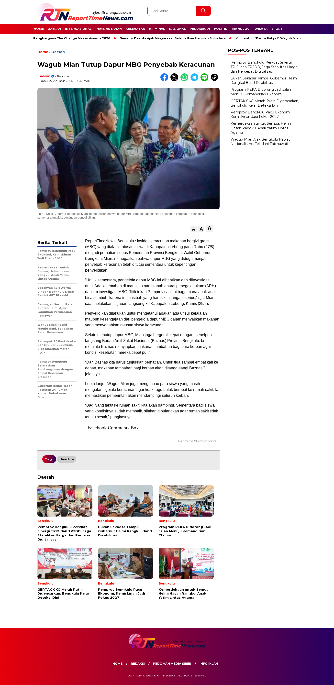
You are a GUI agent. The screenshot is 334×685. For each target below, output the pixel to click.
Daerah (54, 29)
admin (45, 76)
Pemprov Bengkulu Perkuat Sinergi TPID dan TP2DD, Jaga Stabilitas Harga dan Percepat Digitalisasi (264, 66)
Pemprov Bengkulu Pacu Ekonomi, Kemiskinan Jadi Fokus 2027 (261, 114)
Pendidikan (200, 29)
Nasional (177, 29)
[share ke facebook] (165, 80)
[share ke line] (205, 80)
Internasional (78, 29)
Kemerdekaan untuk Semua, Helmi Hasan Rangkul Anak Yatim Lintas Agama (261, 127)
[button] (193, 229)
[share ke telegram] (195, 80)
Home (39, 29)
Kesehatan (135, 29)
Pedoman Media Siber (172, 663)
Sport (277, 29)
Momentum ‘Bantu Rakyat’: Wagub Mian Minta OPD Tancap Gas (271, 38)
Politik (220, 29)
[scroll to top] (320, 677)
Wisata (261, 29)
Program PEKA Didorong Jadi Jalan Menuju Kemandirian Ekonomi (261, 91)
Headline (66, 459)
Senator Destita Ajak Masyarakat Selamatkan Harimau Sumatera (157, 38)
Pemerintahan (109, 29)
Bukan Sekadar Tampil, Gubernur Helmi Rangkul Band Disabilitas (264, 80)
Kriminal (157, 29)
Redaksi (138, 663)
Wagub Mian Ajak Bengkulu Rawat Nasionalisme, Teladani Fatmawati (260, 141)
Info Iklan (209, 663)
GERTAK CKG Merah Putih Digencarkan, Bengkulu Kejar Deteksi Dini (265, 103)
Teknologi (241, 29)
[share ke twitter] (175, 80)
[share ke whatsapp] (185, 80)
